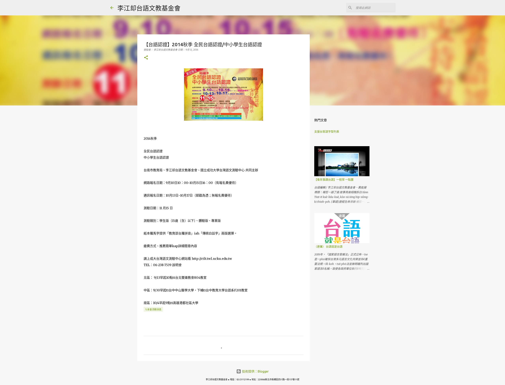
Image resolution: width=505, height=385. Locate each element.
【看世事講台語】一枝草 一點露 (334, 179)
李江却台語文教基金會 (148, 8)
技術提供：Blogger (255, 371)
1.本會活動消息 (153, 309)
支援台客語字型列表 (326, 131)
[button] (146, 57)
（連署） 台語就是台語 (328, 246)
